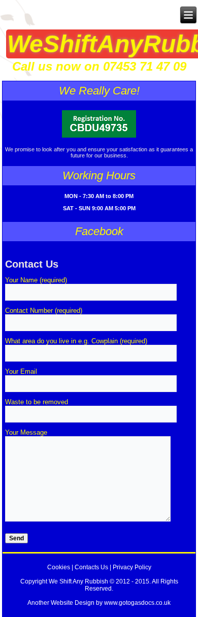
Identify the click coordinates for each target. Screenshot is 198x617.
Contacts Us (91, 567)
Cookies (58, 567)
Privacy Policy (132, 567)
